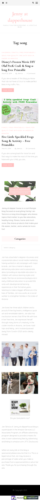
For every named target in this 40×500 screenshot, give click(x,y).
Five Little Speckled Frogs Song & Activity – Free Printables (18, 141)
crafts (15, 52)
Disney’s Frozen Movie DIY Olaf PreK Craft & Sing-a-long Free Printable (18, 66)
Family (4, 127)
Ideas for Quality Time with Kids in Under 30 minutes (18, 130)
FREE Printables (27, 52)
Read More (7, 90)
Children (6, 52)
